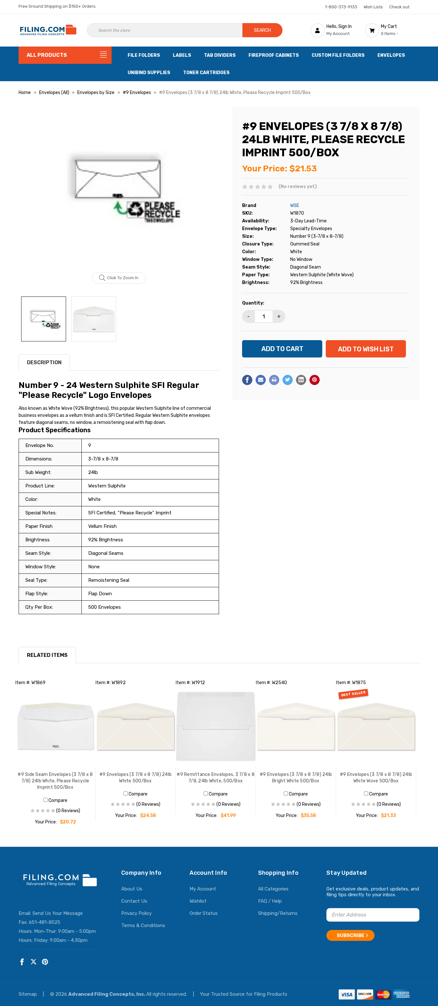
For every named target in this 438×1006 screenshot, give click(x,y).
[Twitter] (287, 380)
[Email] (261, 380)
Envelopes (391, 55)
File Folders (144, 55)
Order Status (204, 913)
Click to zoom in (123, 277)
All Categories (273, 889)
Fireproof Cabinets (273, 55)
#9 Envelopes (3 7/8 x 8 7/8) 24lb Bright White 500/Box (296, 778)
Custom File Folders (338, 55)
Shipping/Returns (278, 913)
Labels (182, 55)
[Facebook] (247, 380)
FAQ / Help (270, 901)
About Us (131, 889)
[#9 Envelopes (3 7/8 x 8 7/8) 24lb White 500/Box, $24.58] (136, 726)
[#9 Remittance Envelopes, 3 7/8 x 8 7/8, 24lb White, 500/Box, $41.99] (216, 726)
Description (44, 362)
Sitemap (28, 994)
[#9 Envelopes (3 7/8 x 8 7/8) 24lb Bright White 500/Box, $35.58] (296, 726)
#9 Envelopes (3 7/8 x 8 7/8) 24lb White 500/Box (135, 778)
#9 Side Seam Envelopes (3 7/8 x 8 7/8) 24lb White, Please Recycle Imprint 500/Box (55, 781)
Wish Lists (373, 6)
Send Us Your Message (57, 913)
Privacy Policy (136, 913)
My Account (203, 889)
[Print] (274, 380)
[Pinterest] (314, 380)
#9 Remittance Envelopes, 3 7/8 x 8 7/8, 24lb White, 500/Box (216, 778)
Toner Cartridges (206, 72)
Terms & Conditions (143, 925)
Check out (399, 6)
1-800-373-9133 (341, 6)
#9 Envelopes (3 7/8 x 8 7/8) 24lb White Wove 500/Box (376, 778)
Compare (57, 800)
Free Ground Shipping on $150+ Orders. (58, 6)
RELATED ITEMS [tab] (47, 655)
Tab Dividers (220, 55)
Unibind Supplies (149, 72)
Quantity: (253, 303)
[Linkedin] (301, 380)
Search (262, 30)
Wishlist (198, 901)
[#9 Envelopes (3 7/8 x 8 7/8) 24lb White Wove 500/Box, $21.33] (376, 726)
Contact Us (134, 901)
